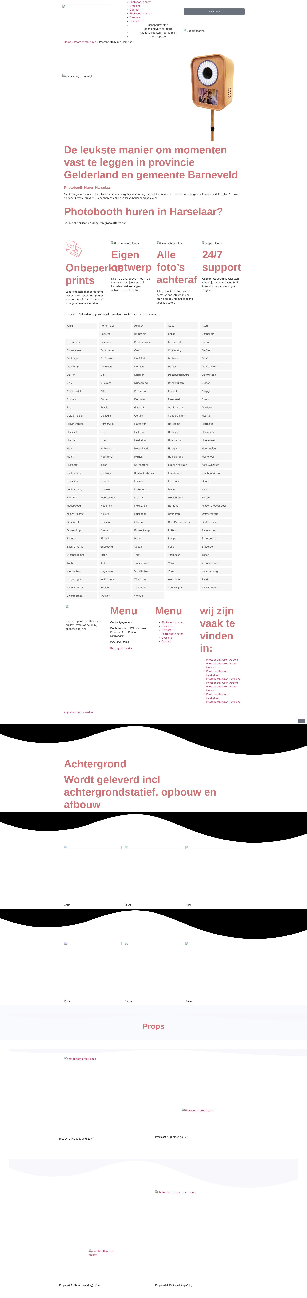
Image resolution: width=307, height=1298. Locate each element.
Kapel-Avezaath (177, 464)
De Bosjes (73, 358)
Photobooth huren (140, 2)
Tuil (103, 563)
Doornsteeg (209, 374)
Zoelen (105, 587)
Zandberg (207, 579)
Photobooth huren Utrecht (222, 659)
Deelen (71, 374)
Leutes (105, 481)
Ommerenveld (210, 513)
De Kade (207, 358)
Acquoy (139, 325)
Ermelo (105, 399)
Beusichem (73, 342)
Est (69, 407)
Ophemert (73, 522)
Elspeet (172, 391)
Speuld (138, 546)
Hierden (71, 440)
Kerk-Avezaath (210, 464)
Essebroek (174, 399)
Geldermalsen (75, 415)
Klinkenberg (74, 473)
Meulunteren (175, 497)
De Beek (207, 350)
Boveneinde (175, 342)
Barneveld (140, 333)
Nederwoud (74, 505)
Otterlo (138, 522)
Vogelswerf (107, 571)
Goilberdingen (176, 415)
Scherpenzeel (210, 538)
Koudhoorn (174, 473)
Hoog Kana (174, 448)
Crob (137, 350)
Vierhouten (73, 571)
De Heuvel (174, 358)
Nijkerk (105, 513)
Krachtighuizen (211, 473)
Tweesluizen (141, 563)
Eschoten (140, 399)
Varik (171, 563)
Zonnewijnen (175, 587)
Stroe (104, 554)
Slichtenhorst (75, 546)
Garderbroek (175, 407)
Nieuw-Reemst (75, 513)
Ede (103, 391)
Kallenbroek (141, 464)
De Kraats (106, 366)
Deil (103, 374)
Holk (69, 448)
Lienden (206, 481)
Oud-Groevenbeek (179, 522)
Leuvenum (174, 481)
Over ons (135, 5)
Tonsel (206, 554)
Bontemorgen (142, 342)
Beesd (171, 333)
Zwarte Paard (210, 587)
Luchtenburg (74, 489)
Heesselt (72, 432)
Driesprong (141, 382)
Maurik (206, 489)
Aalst (70, 325)
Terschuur (174, 554)
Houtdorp (106, 456)
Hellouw (139, 432)
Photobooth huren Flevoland (223, 678)
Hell (103, 432)
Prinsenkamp (142, 530)
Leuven (138, 481)
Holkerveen (107, 448)
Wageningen (74, 579)
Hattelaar (207, 423)
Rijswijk (105, 538)
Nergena (173, 505)
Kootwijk (106, 473)
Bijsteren (106, 342)
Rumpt (172, 538)
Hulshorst (72, 464)
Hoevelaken (209, 440)
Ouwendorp (74, 530)
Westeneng (174, 579)
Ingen (104, 464)
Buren (205, 342)
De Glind (139, 358)
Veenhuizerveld (211, 563)
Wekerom (140, 579)
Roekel (138, 538)
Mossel (206, 497)
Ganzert (139, 407)
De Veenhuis (209, 366)
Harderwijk (107, 423)
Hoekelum (140, 440)
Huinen (138, 456)
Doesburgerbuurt (178, 374)
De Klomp (73, 366)
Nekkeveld (140, 505)
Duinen (206, 382)
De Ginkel (106, 358)
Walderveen (108, 579)
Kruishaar (72, 481)
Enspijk (206, 391)
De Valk (172, 366)
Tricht (70, 563)
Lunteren (106, 489)
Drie (69, 382)
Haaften (206, 415)
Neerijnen (106, 505)
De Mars (139, 366)
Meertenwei (108, 497)
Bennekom (208, 333)
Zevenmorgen (75, 587)
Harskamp (174, 423)
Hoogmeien (209, 448)
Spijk (171, 546)
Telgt (137, 554)
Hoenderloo (175, 440)
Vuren (171, 571)
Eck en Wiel (74, 391)
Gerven (138, 415)
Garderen (207, 407)
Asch (205, 325)
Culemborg (174, 350)
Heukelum (208, 432)
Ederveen (140, 391)
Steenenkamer (75, 554)
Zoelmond (140, 587)
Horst (70, 456)
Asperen (105, 333)
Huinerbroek (175, 456)
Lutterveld (140, 489)
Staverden (208, 546)
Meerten (72, 497)
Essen (205, 399)
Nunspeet (140, 513)
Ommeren (174, 513)
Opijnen (105, 522)
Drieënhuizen (176, 382)
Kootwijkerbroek (144, 473)
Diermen (139, 374)
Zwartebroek (75, 595)
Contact (134, 9)
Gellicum (106, 415)
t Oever (105, 595)
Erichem (72, 399)
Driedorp (106, 382)
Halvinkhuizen (75, 423)
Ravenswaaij (209, 530)
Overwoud (107, 530)
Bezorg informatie (121, 648)
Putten (172, 530)
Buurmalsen (74, 350)
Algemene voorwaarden (78, 712)
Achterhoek (107, 325)
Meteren (139, 497)
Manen (172, 489)
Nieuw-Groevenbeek (214, 505)
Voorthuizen (141, 571)
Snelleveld (107, 546)
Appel (171, 325)
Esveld (105, 407)
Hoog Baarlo (142, 448)
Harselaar (140, 423)
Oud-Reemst (209, 522)
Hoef (103, 440)
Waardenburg (210, 571)
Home (67, 41)
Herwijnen (174, 432)
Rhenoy (71, 538)
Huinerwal (208, 456)
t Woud (138, 595)
